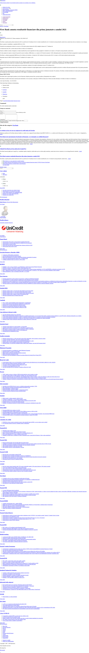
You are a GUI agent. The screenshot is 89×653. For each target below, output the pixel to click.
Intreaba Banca (6, 8)
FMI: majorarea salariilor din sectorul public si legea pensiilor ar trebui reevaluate (19, 495)
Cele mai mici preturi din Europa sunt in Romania (13, 550)
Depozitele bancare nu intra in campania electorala (13, 459)
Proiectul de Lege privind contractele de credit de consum (14, 306)
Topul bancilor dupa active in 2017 (10, 246)
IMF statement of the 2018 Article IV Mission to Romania (14, 496)
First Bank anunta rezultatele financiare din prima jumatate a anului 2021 (20, 156)
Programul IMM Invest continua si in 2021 (11, 410)
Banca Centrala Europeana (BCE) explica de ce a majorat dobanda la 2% (18, 432)
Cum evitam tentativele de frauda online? (11, 605)
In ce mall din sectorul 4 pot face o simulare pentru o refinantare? (16, 423)
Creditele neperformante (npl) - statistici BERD (12, 503)
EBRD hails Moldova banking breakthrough (12, 508)
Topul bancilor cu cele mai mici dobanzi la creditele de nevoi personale (17, 242)
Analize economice (5, 336)
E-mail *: (2, 112)
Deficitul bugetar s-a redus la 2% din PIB (11, 351)
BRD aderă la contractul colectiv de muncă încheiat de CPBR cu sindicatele (18, 328)
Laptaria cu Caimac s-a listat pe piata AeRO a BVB (13, 562)
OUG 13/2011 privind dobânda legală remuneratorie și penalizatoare (17, 302)
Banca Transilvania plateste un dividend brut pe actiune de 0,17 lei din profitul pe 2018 (20, 563)
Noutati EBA (3, 440)
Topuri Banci (3, 239)
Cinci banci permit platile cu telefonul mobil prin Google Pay (15, 541)
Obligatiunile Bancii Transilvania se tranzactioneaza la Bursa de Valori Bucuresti (19, 564)
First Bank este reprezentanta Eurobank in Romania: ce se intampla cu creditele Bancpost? (24, 136)
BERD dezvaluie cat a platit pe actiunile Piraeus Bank (14, 505)
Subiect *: (2, 113)
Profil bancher (5, 18)
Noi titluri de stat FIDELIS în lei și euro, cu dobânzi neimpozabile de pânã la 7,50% (20, 386)
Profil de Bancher (4, 199)
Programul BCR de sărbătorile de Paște (11, 331)
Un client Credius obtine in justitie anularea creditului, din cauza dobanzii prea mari (20, 375)
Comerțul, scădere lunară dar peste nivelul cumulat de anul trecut (16, 572)
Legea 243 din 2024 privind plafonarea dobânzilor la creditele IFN (16, 303)
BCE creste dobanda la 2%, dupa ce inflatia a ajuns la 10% (15, 434)
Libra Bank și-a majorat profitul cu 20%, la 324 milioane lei (15, 330)
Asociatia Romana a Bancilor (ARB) (9, 252)
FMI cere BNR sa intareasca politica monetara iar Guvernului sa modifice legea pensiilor (21, 493)
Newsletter (5, 22)
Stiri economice (4, 384)
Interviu (4, 628)
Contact (5, 167)
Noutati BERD (4, 501)
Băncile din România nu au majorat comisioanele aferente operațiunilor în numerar (19, 257)
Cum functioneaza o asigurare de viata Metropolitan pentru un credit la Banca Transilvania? (21, 589)
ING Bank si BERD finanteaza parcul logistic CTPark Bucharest (16, 507)
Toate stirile (2, 248)
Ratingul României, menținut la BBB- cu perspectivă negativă (15, 389)
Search (4, 21)
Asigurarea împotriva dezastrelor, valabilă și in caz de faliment (15, 587)
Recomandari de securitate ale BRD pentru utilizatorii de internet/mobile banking (19, 539)
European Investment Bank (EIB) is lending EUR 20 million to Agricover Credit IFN (20, 529)
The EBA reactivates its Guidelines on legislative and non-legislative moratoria (19, 444)
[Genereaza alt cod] (7, 120)
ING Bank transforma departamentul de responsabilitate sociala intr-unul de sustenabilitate (21, 608)
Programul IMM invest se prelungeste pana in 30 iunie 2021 (15, 412)
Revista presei (5, 636)
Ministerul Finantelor (5, 348)
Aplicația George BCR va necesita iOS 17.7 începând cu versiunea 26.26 (18, 327)
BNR (4, 173)
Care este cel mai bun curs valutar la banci (11, 190)
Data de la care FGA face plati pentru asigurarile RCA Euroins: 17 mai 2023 (18, 585)
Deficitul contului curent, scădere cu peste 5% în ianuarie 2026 (15, 294)
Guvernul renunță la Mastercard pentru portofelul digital (14, 391)
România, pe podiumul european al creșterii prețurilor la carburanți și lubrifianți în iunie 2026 (22, 403)
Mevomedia (2, 650)
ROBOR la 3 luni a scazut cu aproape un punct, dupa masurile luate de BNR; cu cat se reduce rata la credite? (25, 422)
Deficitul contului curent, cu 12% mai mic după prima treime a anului (17, 291)
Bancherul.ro (2, 37)
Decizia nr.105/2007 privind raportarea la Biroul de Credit (14, 307)
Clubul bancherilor (6, 16)
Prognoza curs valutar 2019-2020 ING (10, 193)
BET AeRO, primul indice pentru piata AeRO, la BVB (14, 560)
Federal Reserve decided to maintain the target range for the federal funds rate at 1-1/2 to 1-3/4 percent (23, 517)
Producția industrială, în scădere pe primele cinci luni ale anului (15, 575)
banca (4, 100)
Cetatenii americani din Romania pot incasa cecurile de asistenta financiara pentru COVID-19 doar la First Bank (27, 162)
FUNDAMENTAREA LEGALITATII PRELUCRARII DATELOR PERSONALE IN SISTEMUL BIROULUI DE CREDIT (29, 362)
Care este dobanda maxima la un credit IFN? (12, 314)
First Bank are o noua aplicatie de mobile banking (14, 161)
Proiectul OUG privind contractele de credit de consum (14, 305)
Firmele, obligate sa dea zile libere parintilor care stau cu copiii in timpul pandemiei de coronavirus (23, 618)
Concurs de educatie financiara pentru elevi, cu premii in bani (15, 258)
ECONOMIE (5, 12)
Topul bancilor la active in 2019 (9, 244)
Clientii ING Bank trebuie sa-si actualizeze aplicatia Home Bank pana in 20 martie (19, 606)
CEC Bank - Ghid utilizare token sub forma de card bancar (15, 540)
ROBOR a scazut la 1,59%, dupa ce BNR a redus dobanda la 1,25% (17, 268)
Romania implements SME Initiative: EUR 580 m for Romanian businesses (18, 528)
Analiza (4, 629)
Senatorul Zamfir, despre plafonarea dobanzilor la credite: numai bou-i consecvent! (19, 319)
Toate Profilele (3, 217)
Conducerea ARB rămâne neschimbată (11, 254)
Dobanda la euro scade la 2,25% (9, 430)
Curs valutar (3, 171)
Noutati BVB (3, 558)
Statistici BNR (3, 288)
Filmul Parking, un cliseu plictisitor (10, 596)
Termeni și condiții (6, 640)
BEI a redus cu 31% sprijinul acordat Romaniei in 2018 (14, 527)
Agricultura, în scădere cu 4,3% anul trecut (11, 574)
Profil (4, 632)
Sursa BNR (2, 188)
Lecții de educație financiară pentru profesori (12, 256)
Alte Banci (5, 174)
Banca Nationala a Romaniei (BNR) (10, 9)
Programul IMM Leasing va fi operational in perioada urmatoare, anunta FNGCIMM (20, 414)
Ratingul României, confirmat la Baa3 (10, 388)
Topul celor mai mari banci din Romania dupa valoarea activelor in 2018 (17, 245)
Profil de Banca (4, 220)
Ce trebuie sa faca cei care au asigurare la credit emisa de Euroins (17, 130)
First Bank (6, 26)
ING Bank (3, 601)
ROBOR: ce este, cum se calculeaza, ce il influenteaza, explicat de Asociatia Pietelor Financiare (22, 266)
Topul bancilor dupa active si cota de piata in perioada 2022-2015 (16, 241)
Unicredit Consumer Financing (6, 229)
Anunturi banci (4, 324)
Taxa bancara (3, 276)
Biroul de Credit (4, 360)
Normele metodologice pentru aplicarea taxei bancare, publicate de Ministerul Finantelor (21, 278)
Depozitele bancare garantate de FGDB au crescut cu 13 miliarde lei (17, 455)
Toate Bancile (3, 236)
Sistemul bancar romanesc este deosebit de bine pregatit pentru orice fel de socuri (19, 469)
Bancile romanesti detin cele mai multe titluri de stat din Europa (16, 442)
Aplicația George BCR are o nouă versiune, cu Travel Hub (15, 326)
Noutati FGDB (4, 452)
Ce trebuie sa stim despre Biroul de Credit (11, 365)
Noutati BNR (5, 635)
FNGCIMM (3, 407)
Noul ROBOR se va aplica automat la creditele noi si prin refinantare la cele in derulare (20, 279)
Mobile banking (4, 534)
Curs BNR (5, 20)
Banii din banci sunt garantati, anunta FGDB (12, 454)
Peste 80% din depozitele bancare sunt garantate (12, 458)
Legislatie (2, 300)
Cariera (4, 634)
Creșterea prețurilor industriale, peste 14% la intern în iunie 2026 (16, 339)
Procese (2, 372)
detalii (1, 134)
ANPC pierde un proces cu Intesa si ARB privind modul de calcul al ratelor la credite (20, 374)
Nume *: (2, 111)
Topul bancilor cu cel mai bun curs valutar (11, 191)
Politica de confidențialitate (8, 641)
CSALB (2, 464)
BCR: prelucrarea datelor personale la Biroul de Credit (14, 363)
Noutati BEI (3, 525)
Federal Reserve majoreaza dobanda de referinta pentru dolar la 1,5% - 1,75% (18, 518)
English (1, 167)
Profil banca (5, 19)
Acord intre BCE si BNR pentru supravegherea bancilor (14, 431)
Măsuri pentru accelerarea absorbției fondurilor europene (14, 352)
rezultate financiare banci (15, 100)
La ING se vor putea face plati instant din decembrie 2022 (14, 604)
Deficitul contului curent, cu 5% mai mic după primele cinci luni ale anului (18, 290)
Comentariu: (2, 119)
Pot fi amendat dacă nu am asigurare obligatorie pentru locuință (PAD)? (17, 584)
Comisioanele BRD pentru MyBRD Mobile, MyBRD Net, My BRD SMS (18, 537)
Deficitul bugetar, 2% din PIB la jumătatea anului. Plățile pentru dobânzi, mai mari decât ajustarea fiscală (24, 343)
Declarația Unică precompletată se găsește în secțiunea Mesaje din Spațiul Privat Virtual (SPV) (22, 355)
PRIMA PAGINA (6, 7)
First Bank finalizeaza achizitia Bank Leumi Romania (15, 163)
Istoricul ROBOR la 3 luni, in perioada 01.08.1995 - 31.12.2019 (16, 271)
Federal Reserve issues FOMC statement (11, 520)
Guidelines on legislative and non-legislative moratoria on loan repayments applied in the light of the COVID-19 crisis (27, 443)
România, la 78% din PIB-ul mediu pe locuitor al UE (13, 577)
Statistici (2, 395)
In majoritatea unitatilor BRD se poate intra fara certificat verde (15, 615)
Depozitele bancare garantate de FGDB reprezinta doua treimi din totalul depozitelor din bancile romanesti (24, 456)
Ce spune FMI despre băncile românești (11, 490)
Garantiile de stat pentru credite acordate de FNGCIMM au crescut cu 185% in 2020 (20, 411)
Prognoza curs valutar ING (8, 194)
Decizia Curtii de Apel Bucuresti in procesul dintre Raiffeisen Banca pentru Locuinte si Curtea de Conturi (24, 377)
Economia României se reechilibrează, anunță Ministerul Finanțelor (16, 350)
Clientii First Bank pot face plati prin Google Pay (13, 148)
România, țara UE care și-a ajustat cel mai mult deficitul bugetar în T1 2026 (18, 340)
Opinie (4, 630)
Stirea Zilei (5, 626)
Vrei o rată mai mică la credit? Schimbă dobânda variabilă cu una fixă (17, 468)
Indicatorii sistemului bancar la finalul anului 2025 (13, 295)
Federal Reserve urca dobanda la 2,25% (11, 516)
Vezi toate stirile (6, 164)
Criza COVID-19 (4, 613)
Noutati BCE (3, 428)
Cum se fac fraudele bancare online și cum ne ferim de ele (14, 467)
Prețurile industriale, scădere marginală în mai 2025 (13, 576)
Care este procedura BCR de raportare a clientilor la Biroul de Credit (17, 367)
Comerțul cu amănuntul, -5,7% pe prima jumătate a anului (14, 399)
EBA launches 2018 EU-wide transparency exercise (13, 447)
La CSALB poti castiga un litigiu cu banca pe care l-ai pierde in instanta (17, 471)
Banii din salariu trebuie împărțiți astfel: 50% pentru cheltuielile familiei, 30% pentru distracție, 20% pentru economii (26, 466)
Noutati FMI (3, 488)
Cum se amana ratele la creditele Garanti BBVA (12, 620)
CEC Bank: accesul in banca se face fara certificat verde (14, 619)
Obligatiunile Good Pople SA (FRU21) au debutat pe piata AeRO (16, 565)
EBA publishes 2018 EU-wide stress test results (12, 446)
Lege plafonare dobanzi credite (8, 312)
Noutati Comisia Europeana (7, 546)
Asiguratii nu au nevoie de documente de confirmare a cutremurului (16, 588)
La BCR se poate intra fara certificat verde (11, 617)
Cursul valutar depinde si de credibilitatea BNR (12, 192)
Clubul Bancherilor (6, 14)
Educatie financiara (6, 627)
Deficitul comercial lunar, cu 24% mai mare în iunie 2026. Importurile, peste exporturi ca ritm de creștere (24, 338)
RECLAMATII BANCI (8, 11)
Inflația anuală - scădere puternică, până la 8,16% (13, 398)
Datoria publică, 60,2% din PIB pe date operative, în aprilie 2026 (16, 342)
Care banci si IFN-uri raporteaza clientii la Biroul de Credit (15, 364)
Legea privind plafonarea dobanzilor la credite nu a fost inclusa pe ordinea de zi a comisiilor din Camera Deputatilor (26, 318)
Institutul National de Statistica (8, 570)
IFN (3, 13)
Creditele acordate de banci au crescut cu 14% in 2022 (14, 259)
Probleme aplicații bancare (8, 633)
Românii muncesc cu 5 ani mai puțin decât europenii (13, 401)
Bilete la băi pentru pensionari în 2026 (10, 354)
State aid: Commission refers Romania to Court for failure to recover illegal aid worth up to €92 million (24, 551)
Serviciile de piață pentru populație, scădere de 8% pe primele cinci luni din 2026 (19, 400)
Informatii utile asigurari (6, 582)
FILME (2, 594)
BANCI (1, 26)
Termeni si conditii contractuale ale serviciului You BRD (14, 538)
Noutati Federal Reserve (6, 513)
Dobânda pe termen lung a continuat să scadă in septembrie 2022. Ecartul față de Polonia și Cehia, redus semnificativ (27, 435)
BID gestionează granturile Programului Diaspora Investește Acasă (16, 387)
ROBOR (2, 264)
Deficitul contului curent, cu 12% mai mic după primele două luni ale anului (18, 293)
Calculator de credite (5, 419)
